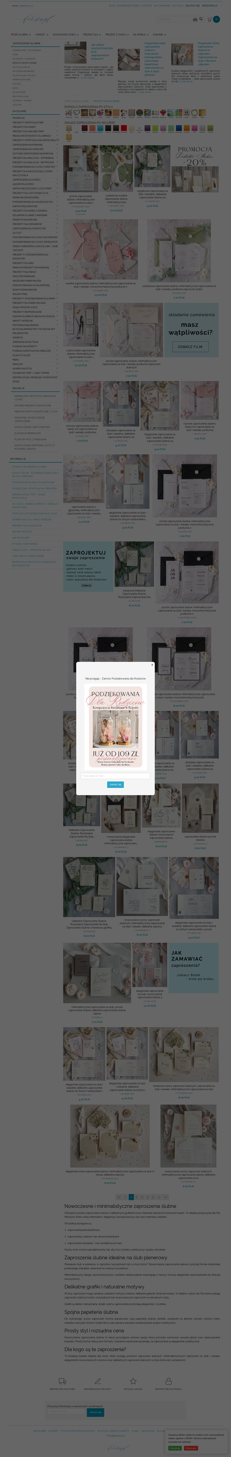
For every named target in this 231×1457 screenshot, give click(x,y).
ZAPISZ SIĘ (115, 784)
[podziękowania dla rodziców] (115, 726)
